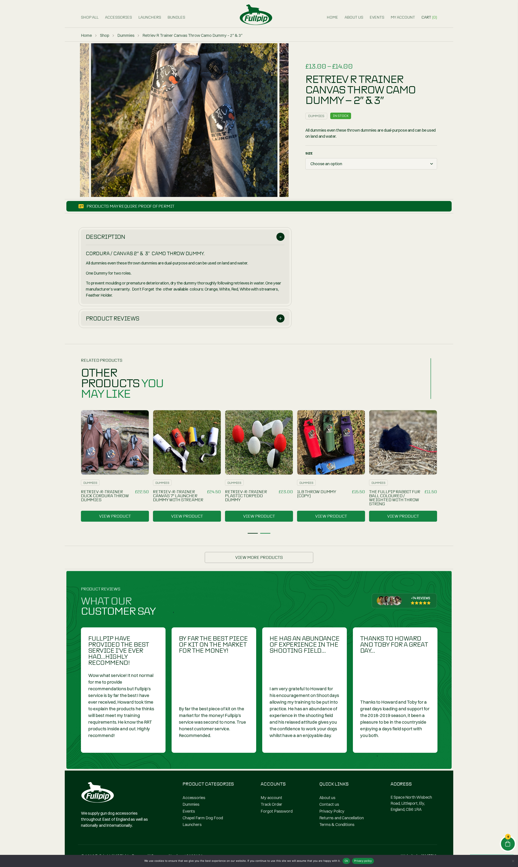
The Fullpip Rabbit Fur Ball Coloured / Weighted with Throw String (394, 497)
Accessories (118, 17)
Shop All (90, 17)
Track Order (271, 804)
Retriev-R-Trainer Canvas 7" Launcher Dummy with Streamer (178, 495)
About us (327, 797)
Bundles (176, 17)
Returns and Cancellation (341, 817)
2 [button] (265, 533)
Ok (346, 860)
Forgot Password (276, 811)
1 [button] (253, 533)
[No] (513, 861)
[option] (184, 120)
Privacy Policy (331, 811)
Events (377, 17)
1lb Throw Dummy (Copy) (316, 493)
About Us (354, 17)
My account (403, 17)
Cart (429, 17)
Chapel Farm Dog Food (203, 817)
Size (309, 153)
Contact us (329, 804)
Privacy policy (363, 860)
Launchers (149, 17)
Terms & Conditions (337, 824)
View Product (115, 516)
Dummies (125, 35)
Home (332, 17)
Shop (104, 35)
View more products (259, 557)
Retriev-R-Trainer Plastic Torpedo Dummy (246, 495)
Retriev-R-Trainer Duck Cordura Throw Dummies (105, 495)
